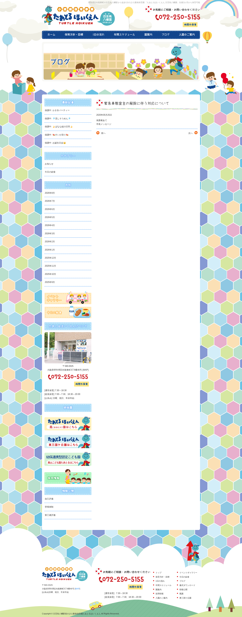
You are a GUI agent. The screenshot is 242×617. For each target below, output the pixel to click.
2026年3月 (50, 233)
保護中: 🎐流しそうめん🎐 (58, 118)
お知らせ (49, 164)
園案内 (148, 35)
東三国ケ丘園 (185, 598)
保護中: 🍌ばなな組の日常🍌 (59, 126)
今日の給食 (50, 172)
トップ (158, 572)
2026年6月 (50, 209)
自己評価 (49, 499)
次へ (190, 133)
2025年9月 (50, 282)
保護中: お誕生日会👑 (55, 143)
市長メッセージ (103, 124)
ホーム (51, 35)
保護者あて (101, 120)
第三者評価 (50, 515)
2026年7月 (50, 201)
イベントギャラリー (188, 572)
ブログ (165, 35)
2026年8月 (50, 193)
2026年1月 (50, 250)
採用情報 (159, 594)
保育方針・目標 (74, 35)
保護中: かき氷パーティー (57, 110)
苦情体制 (49, 507)
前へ (103, 133)
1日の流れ (98, 35)
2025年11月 (50, 266)
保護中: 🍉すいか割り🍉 (56, 135)
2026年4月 (50, 225)
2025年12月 (50, 258)
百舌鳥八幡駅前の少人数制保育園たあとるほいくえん (77, 614)
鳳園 (181, 594)
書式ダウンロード (187, 585)
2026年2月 (50, 241)
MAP (85, 370)
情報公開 (183, 589)
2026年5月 (50, 217)
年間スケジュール (124, 35)
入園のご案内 (187, 35)
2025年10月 (50, 274)
